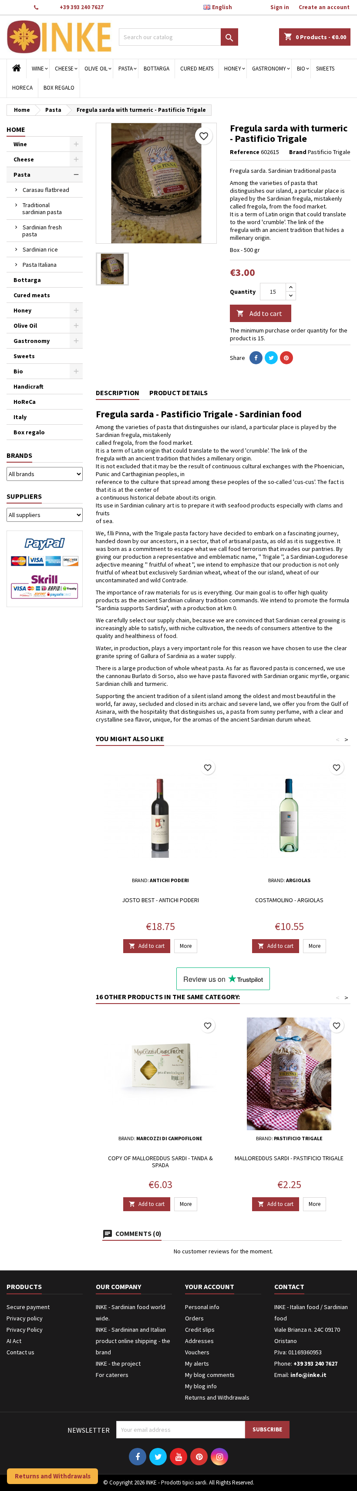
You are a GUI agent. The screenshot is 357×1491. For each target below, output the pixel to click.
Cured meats (196, 68)
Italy (20, 417)
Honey (232, 68)
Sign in (279, 7)
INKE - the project (118, 1363)
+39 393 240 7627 (82, 7)
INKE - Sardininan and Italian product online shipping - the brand (133, 1341)
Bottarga (156, 68)
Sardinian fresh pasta (42, 230)
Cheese (64, 68)
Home (16, 129)
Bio (301, 68)
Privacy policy (25, 1318)
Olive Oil (96, 68)
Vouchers (197, 1352)
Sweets (325, 68)
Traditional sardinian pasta (42, 208)
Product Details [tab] (178, 392)
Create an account (324, 7)
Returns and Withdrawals (217, 1397)
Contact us (20, 1352)
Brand (297, 152)
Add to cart (259, 313)
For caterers (112, 1375)
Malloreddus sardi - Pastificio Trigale (289, 1158)
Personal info (202, 1307)
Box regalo (59, 87)
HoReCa (22, 87)
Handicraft (28, 386)
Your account (209, 1286)
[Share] (256, 357)
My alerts (197, 1363)
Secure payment (28, 1307)
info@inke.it (308, 1375)
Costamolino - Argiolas (289, 900)
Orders (194, 1318)
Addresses (199, 1341)
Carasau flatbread (46, 190)
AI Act (14, 1341)
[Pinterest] (286, 357)
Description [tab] (117, 392)
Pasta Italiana (40, 265)
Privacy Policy (25, 1329)
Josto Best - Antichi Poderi (160, 900)
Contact (16, 7)
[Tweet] (271, 357)
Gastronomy (269, 68)
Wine (38, 68)
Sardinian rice (40, 249)
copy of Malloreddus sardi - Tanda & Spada (160, 1161)
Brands (19, 455)
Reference (244, 152)
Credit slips (200, 1329)
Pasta (125, 68)
